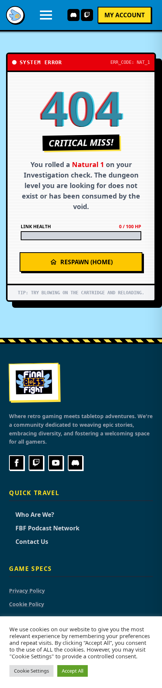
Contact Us (28, 541)
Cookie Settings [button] (31, 670)
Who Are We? (31, 514)
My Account (124, 15)
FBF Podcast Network (44, 528)
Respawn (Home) (86, 262)
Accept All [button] (72, 670)
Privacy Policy (27, 590)
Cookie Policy (26, 604)
